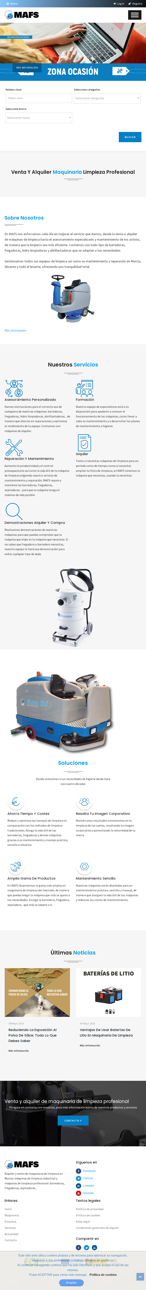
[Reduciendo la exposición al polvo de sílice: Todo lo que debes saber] (37, 992)
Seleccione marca (16, 109)
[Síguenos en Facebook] (78, 1171)
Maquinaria (12, 1215)
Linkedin (86, 1185)
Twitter (86, 1178)
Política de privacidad (89, 1209)
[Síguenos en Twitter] (78, 1178)
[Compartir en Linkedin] (94, 1247)
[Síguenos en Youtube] (78, 1193)
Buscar (130, 137)
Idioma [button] (14, 3)
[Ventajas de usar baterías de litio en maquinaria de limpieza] (108, 992)
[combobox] (107, 98)
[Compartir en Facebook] (78, 1247)
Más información (27, 67)
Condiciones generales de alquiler (97, 1228)
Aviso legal (83, 1221)
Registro (137, 3)
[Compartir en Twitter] (86, 1247)
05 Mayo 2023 (87, 1023)
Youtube (86, 1193)
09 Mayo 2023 (16, 1023)
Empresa (10, 1221)
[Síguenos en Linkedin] (78, 1186)
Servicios (10, 1228)
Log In (120, 3)
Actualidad (11, 1234)
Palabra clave (13, 89)
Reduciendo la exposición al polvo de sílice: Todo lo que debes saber (33, 1035)
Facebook (86, 1171)
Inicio (8, 1209)
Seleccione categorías (87, 89)
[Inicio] (22, 15)
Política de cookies (103, 1274)
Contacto (72, 1120)
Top (140, 1277)
